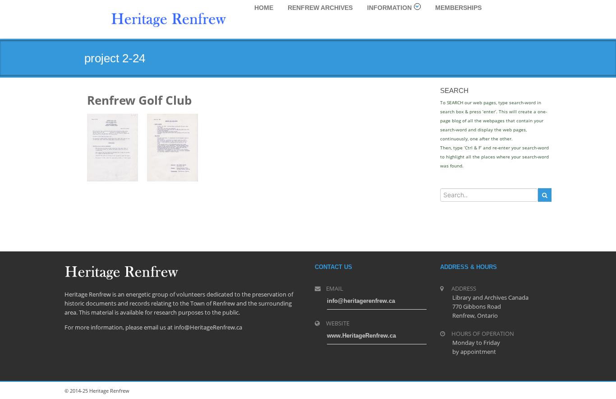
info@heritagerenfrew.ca (361, 300)
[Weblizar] (168, 18)
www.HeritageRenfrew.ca (361, 335)
